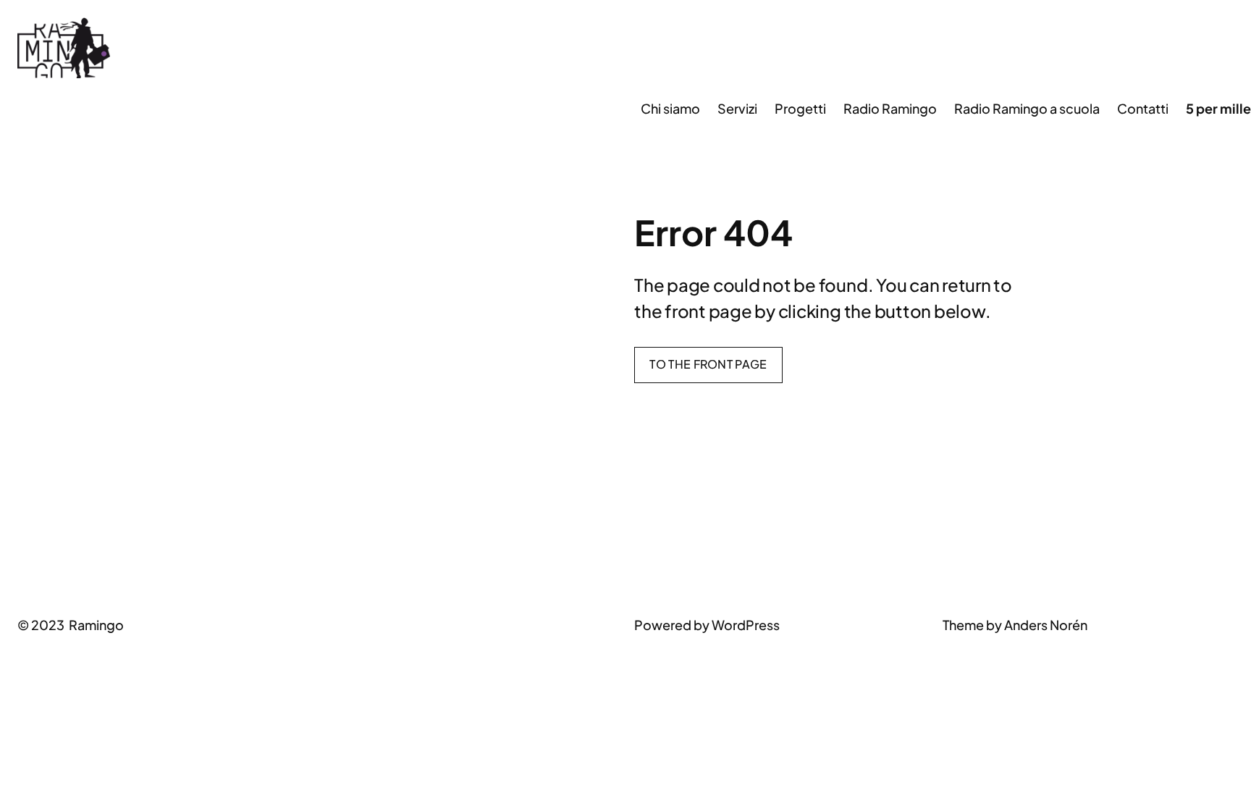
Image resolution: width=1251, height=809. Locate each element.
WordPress (746, 624)
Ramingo (96, 624)
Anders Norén (1045, 624)
